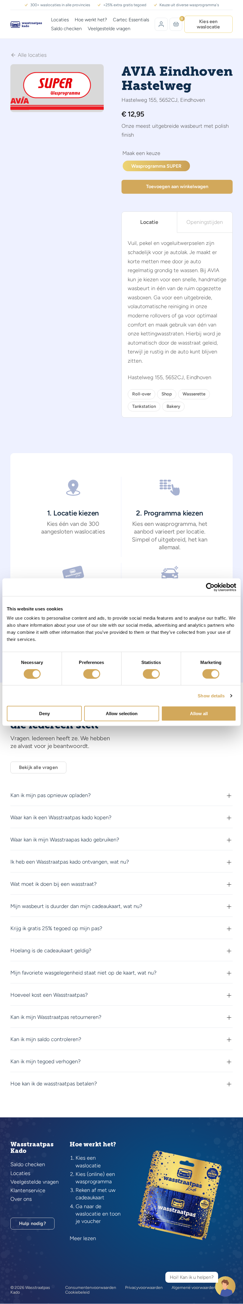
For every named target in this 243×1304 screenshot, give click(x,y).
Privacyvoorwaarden (144, 1287)
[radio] (156, 166)
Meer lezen (83, 1238)
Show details (211, 695)
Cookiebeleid (77, 1292)
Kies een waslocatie (208, 24)
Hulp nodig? (32, 1223)
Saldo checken (66, 28)
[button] (95, 72)
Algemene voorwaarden (194, 1287)
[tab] (149, 222)
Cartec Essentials (131, 19)
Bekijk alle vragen (38, 767)
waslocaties (89, 531)
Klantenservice (27, 1190)
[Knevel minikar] (176, 24)
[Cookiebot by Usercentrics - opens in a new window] (210, 587)
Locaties (60, 19)
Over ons (21, 1199)
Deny (44, 713)
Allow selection (122, 713)
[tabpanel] (177, 325)
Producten (141, 154)
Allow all (199, 713)
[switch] (91, 673)
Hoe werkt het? (91, 19)
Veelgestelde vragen (109, 28)
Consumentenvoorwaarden (90, 1287)
